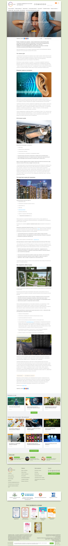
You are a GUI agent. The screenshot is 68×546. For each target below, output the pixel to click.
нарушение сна (36, 239)
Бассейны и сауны (38, 470)
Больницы (36, 472)
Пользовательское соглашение (13, 484)
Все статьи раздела (34, 450)
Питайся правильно (18, 8)
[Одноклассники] (25, 38)
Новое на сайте (11, 454)
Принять (51, 543)
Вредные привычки (54, 8)
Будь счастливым (11, 8)
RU (55, 3)
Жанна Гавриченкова (48, 38)
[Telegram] (28, 38)
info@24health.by (58, 541)
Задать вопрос (54, 473)
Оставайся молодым (46, 8)
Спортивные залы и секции (39, 477)
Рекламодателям (11, 476)
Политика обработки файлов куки (13, 486)
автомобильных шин (30, 321)
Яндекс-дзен (24, 385)
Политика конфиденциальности (13, 482)
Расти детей (40, 8)
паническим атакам (21, 209)
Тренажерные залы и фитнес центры (40, 480)
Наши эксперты (11, 475)
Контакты (9, 480)
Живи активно (25, 8)
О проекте (10, 473)
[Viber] (26, 38)
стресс (39, 228)
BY (58, 3)
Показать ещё (34, 412)
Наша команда (10, 478)
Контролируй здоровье (33, 8)
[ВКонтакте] (24, 38)
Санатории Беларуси (38, 475)
